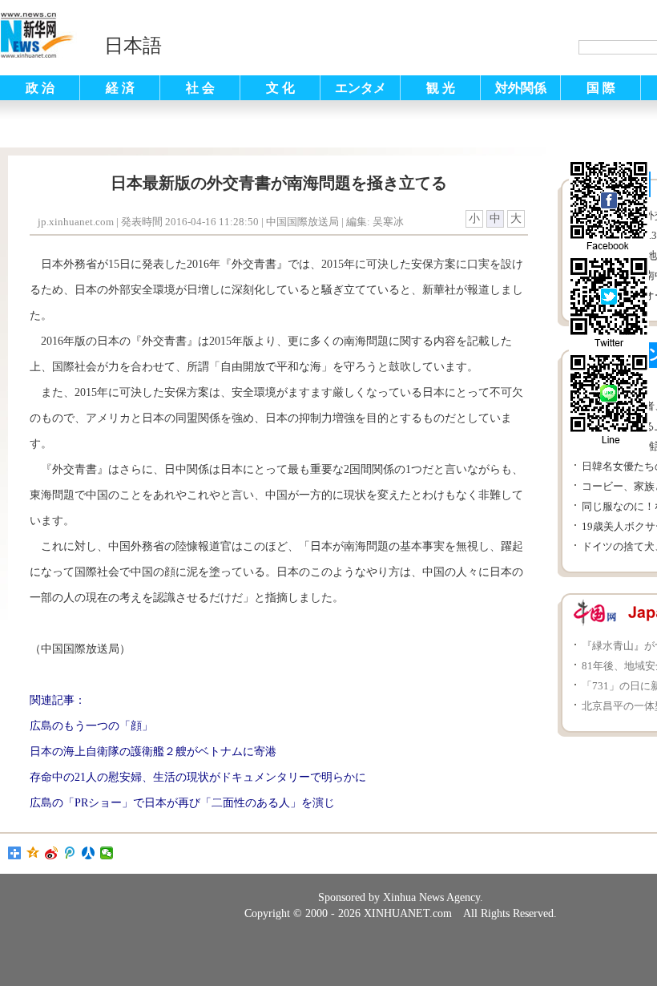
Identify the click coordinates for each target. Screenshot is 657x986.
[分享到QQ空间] (33, 853)
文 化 (280, 88)
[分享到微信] (107, 853)
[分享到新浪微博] (51, 853)
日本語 (133, 45)
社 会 (200, 88)
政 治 (40, 88)
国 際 (600, 88)
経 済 (120, 88)
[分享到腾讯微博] (70, 853)
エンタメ (360, 88)
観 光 (440, 88)
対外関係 (520, 88)
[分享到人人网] (88, 853)
